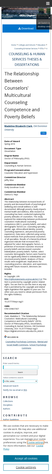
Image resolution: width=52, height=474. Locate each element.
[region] (26, 447)
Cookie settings (35, 442)
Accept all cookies (26, 458)
